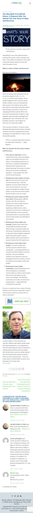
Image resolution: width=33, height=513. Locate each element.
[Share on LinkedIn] (22, 369)
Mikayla (12, 473)
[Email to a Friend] (16, 369)
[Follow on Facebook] (12, 496)
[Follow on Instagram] (15, 496)
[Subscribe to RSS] (20, 496)
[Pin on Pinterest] (19, 369)
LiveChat (21, 510)
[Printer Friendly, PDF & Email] (7, 307)
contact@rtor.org (17, 502)
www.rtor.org (16, 506)
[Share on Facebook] (10, 369)
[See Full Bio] (11, 363)
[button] (30, 3)
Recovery (5, 376)
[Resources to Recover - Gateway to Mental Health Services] (16, 3)
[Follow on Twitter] (18, 496)
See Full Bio (6, 363)
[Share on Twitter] (13, 369)
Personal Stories (7, 11)
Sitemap (4, 500)
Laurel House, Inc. (6, 508)
